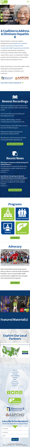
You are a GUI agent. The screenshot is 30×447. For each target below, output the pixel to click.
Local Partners (15, 372)
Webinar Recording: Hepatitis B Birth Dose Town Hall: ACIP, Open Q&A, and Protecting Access (14, 108)
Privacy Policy (15, 383)
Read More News (15, 190)
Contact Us (15, 381)
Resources (15, 374)
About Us (15, 370)
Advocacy (15, 377)
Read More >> (4, 172)
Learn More (15, 238)
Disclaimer (15, 385)
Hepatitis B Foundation (19, 43)
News (15, 379)
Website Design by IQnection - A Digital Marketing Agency (15, 445)
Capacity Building (15, 375)
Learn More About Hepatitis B (11, 83)
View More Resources (15, 144)
